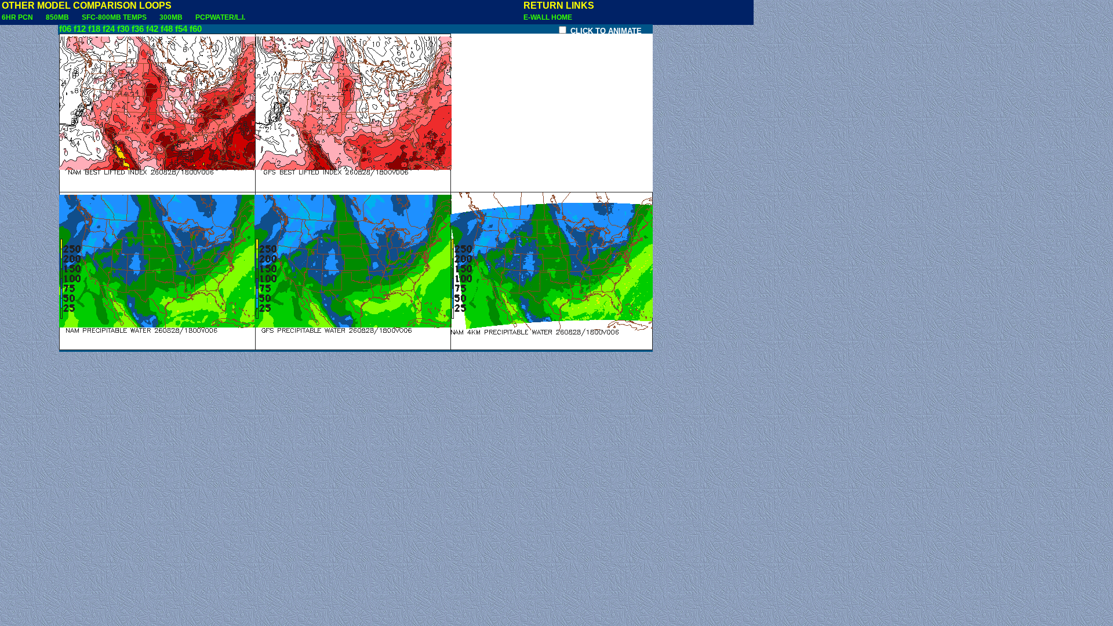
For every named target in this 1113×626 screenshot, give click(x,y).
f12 (80, 29)
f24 (109, 29)
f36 (138, 29)
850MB (57, 17)
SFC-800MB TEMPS (114, 17)
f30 (123, 29)
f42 (152, 29)
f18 (94, 29)
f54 (181, 29)
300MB (171, 17)
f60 (196, 29)
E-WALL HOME (547, 17)
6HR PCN (17, 17)
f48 (167, 29)
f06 (65, 29)
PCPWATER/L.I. (220, 17)
